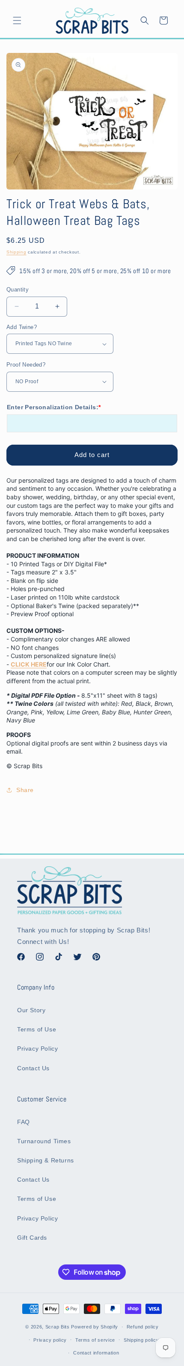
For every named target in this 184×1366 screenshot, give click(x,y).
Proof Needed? (25, 364)
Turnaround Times (44, 1141)
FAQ (23, 1121)
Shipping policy (141, 1340)
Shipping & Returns (45, 1160)
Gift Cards (32, 1237)
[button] (17, 20)
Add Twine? (21, 327)
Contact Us (33, 1068)
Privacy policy (50, 1340)
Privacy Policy (37, 1048)
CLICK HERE (29, 664)
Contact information (96, 1352)
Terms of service (95, 1340)
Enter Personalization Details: (54, 407)
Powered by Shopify (94, 1326)
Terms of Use (36, 1029)
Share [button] (25, 789)
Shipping (16, 252)
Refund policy (143, 1326)
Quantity (17, 289)
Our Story (31, 1010)
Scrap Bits (57, 1326)
